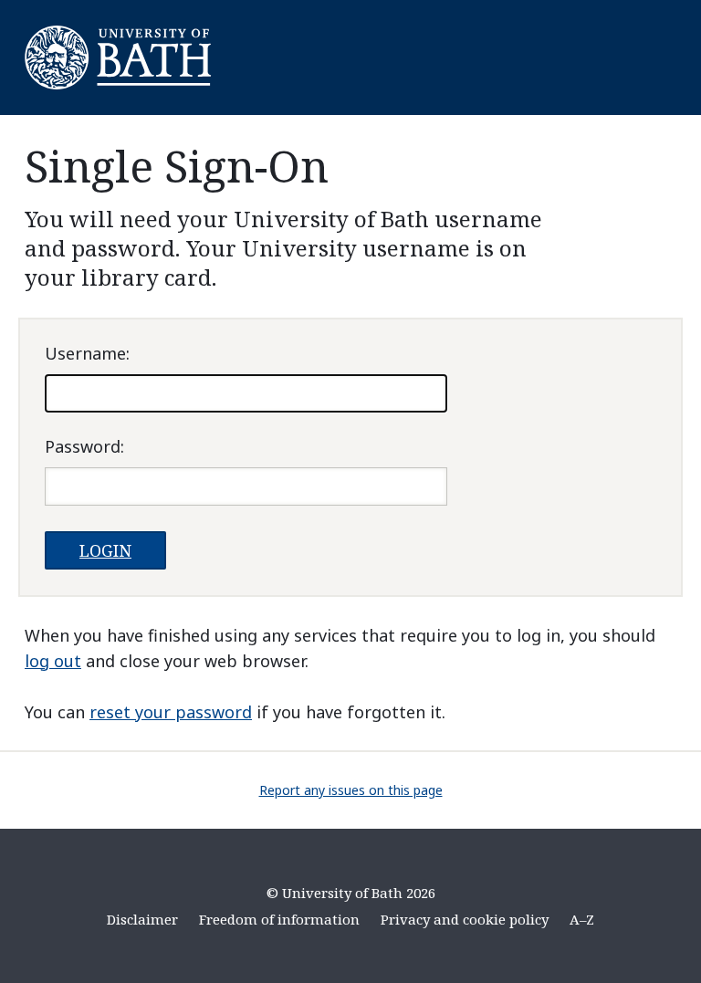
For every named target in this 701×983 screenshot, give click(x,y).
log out (53, 661)
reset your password (170, 712)
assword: (84, 446)
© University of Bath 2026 (351, 893)
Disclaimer (142, 919)
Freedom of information (279, 919)
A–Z (582, 919)
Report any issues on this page (351, 790)
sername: (87, 353)
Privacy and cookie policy (465, 919)
